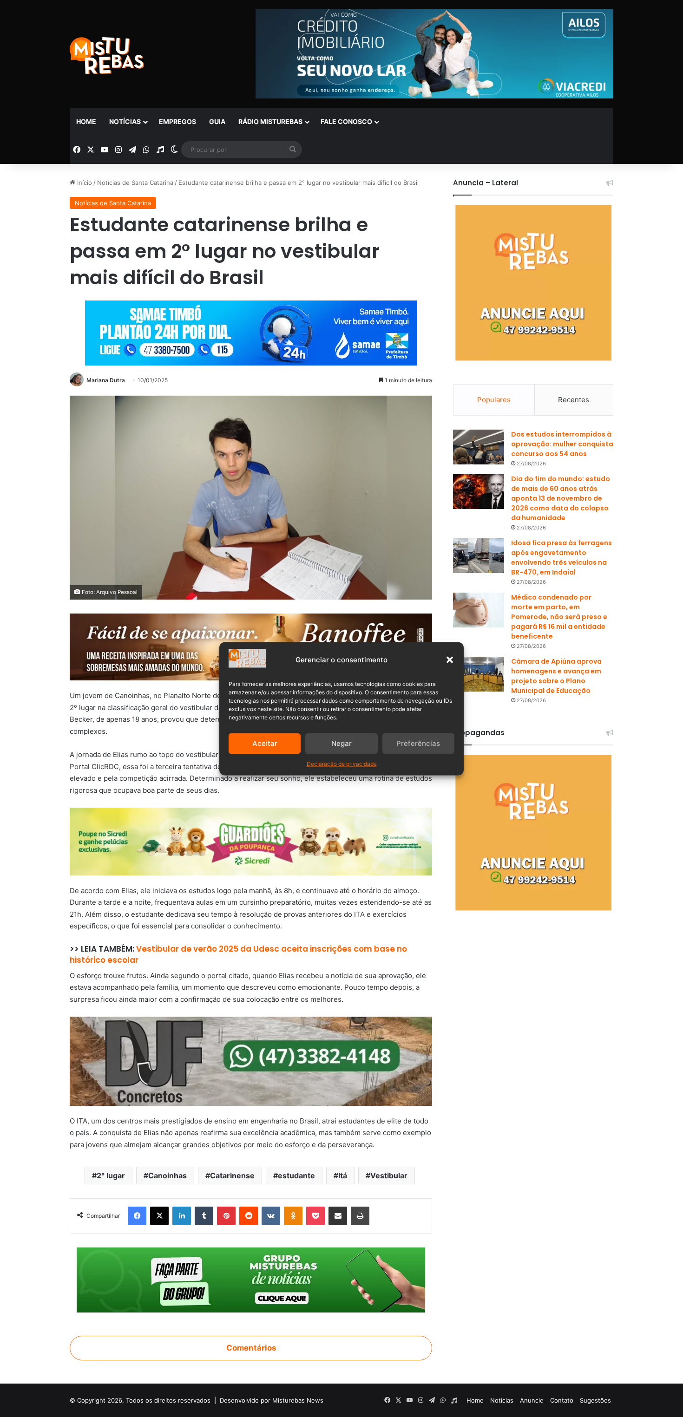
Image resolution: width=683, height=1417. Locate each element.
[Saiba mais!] (251, 840)
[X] (159, 1216)
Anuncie (532, 1400)
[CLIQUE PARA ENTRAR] (251, 1279)
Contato (561, 1400)
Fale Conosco (346, 121)
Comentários (251, 1347)
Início (83, 182)
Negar (341, 743)
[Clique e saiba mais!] (251, 331)
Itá (342, 1175)
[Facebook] (137, 1216)
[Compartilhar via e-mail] (337, 1216)
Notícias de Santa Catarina (135, 182)
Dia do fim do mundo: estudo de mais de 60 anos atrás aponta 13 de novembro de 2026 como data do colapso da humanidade (560, 498)
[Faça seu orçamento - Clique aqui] (251, 1060)
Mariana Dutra (105, 380)
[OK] (293, 1216)
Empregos (177, 121)
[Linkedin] (181, 1216)
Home (86, 121)
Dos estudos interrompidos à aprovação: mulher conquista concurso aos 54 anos (562, 444)
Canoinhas (167, 1175)
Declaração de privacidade (342, 763)
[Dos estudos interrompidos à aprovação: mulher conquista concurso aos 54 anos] (478, 447)
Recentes (573, 399)
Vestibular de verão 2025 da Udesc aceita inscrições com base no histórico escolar (238, 954)
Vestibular (388, 1175)
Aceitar (264, 743)
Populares (494, 399)
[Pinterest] (226, 1216)
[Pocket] (315, 1216)
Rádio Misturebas (270, 121)
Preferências (418, 743)
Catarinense (232, 1175)
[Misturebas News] (107, 55)
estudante (296, 1175)
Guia (217, 121)
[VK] (271, 1216)
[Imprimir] (360, 1216)
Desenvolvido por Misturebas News (271, 1400)
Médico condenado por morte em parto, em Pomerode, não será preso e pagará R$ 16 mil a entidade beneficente (559, 617)
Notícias (125, 121)
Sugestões (595, 1400)
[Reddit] (248, 1216)
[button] (449, 659)
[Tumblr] (204, 1216)
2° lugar (111, 1175)
